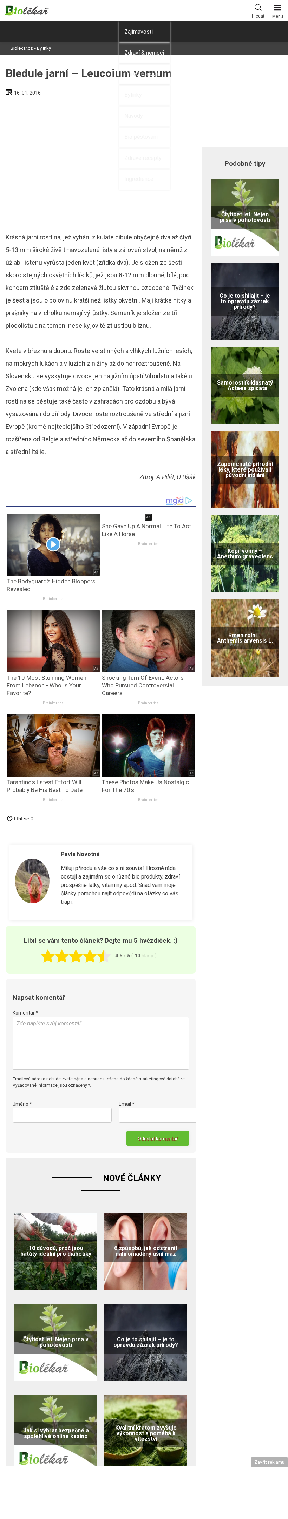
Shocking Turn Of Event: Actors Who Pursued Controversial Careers (143, 685)
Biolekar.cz (22, 48)
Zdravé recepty (143, 158)
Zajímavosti (138, 31)
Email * (127, 1104)
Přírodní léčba (141, 73)
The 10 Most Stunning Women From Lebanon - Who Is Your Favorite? (46, 685)
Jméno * (22, 1104)
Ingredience (138, 179)
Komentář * (25, 1013)
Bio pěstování (141, 137)
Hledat (258, 16)
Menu (277, 16)
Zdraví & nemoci (144, 52)
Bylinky (133, 94)
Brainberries (53, 599)
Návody (133, 116)
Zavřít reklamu (269, 1462)
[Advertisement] (101, 161)
